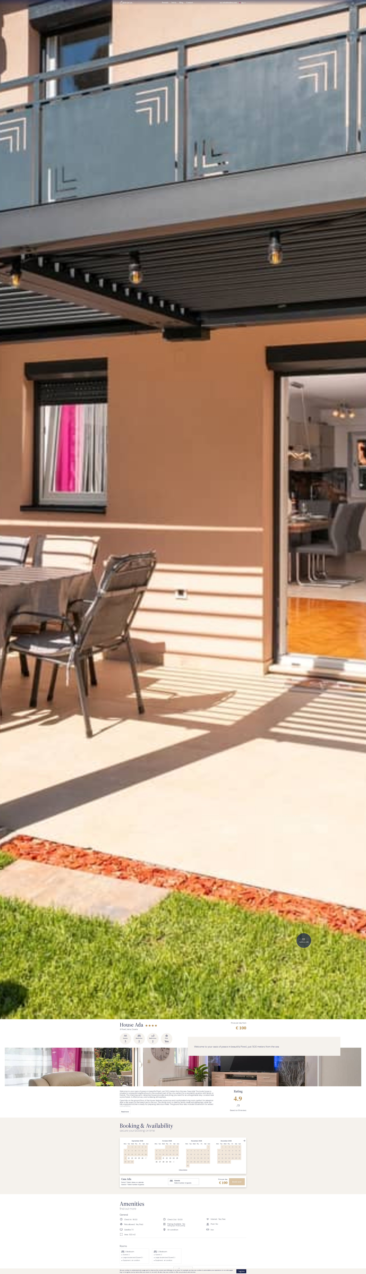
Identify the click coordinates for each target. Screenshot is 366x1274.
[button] (242, 2)
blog (181, 2)
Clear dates (183, 1170)
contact (189, 2)
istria (173, 2)
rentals (165, 2)
